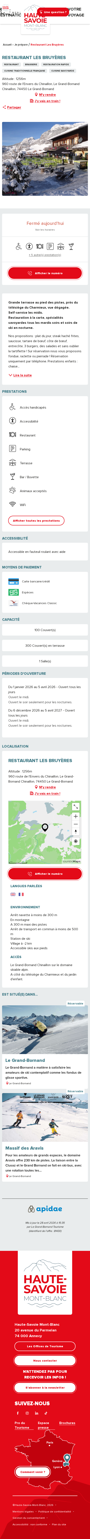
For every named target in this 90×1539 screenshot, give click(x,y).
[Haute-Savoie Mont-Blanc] (35, 17)
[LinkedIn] (36, 1414)
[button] (36, 520)
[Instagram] (27, 1414)
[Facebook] (18, 1414)
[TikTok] (46, 1414)
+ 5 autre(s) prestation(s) (45, 254)
